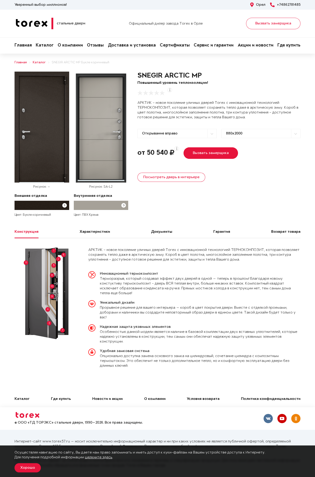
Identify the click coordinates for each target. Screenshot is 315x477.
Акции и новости (255, 45)
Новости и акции (107, 399)
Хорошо (27, 468)
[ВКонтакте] (268, 418)
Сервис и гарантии (214, 45)
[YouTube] (282, 418)
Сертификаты (175, 45)
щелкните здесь (98, 457)
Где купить (288, 45)
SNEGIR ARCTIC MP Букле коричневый (80, 62)
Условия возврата (203, 399)
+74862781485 (288, 5)
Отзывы (95, 45)
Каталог (44, 45)
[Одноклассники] (295, 418)
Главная (23, 45)
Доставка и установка (132, 45)
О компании (70, 45)
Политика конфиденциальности (270, 399)
